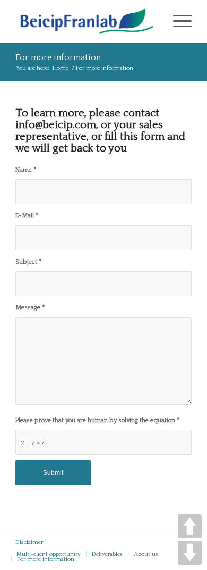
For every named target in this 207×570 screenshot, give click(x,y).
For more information (58, 57)
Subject (28, 261)
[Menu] (177, 21)
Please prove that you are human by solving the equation (97, 420)
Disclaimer (29, 542)
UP (190, 526)
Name (25, 169)
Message (30, 307)
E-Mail (26, 215)
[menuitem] (48, 554)
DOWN (190, 553)
